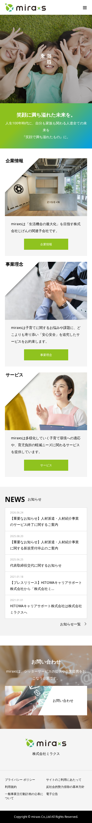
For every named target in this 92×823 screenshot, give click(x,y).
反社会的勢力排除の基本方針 (65, 787)
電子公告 (52, 794)
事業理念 (46, 355)
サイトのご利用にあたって (63, 780)
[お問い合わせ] (46, 688)
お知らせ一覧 (70, 624)
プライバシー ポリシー (20, 780)
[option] (46, 59)
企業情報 (46, 244)
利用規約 (11, 787)
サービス (46, 465)
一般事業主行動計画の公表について (24, 796)
